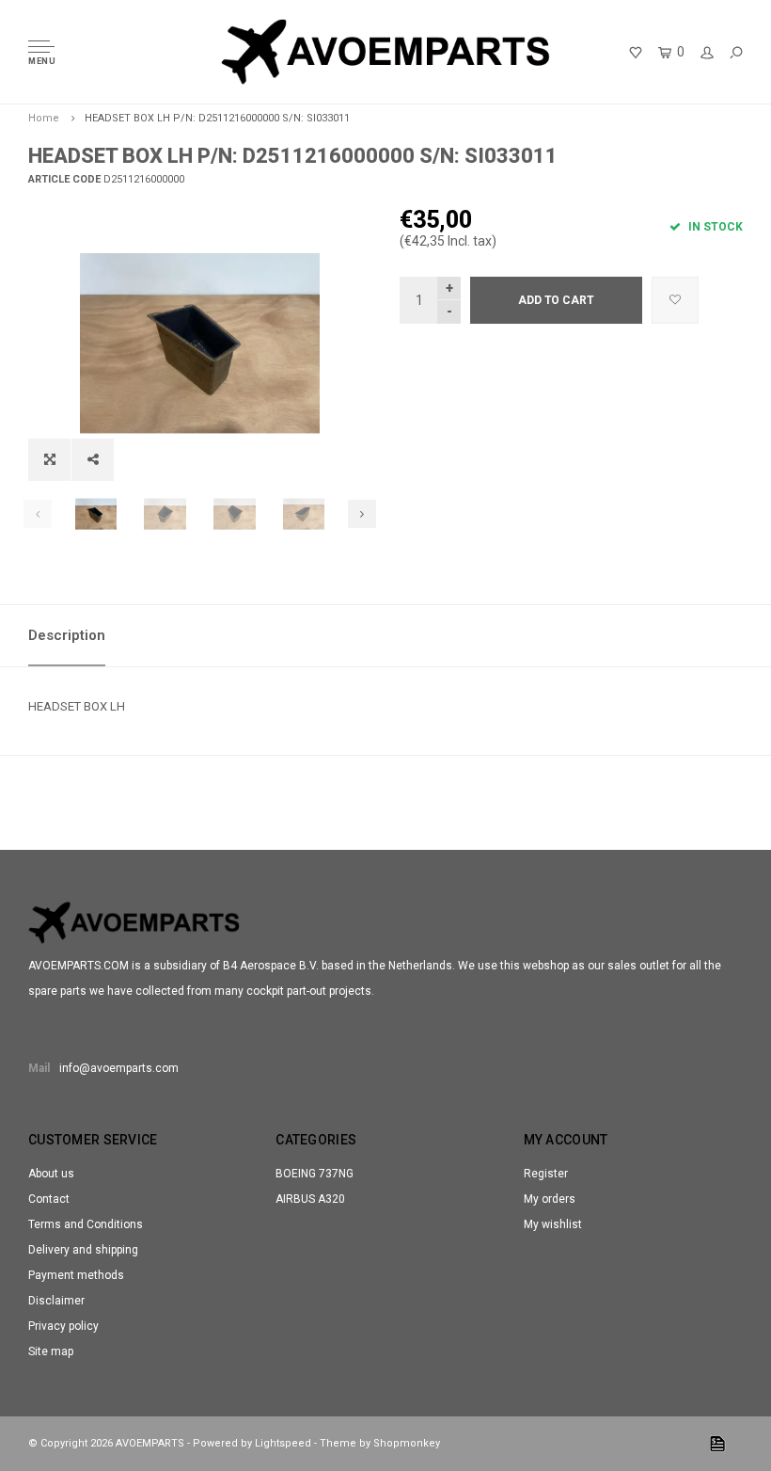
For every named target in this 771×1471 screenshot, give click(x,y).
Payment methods (76, 1275)
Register (546, 1173)
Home (43, 118)
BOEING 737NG (314, 1173)
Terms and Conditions (85, 1224)
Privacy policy (63, 1326)
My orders (549, 1199)
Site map (50, 1351)
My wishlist (553, 1224)
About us (51, 1173)
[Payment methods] (717, 1444)
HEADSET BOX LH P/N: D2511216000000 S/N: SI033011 (217, 118)
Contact (49, 1199)
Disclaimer (56, 1300)
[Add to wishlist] (675, 300)
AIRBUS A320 (310, 1199)
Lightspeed (283, 1443)
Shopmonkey (406, 1443)
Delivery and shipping (83, 1249)
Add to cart (556, 300)
